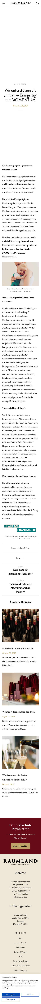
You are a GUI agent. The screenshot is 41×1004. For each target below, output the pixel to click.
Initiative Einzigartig (15, 199)
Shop (20, 938)
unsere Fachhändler (21, 942)
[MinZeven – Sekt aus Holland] (20, 625)
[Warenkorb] (37, 3)
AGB (20, 956)
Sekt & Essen (20, 84)
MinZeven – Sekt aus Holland (17, 648)
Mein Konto (20, 947)
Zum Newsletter (20, 846)
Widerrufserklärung (20, 970)
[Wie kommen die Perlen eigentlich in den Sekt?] (20, 752)
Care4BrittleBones (11, 514)
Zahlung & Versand (20, 952)
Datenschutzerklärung (20, 961)
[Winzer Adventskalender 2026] (20, 689)
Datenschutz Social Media (20, 965)
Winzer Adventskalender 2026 (18, 712)
